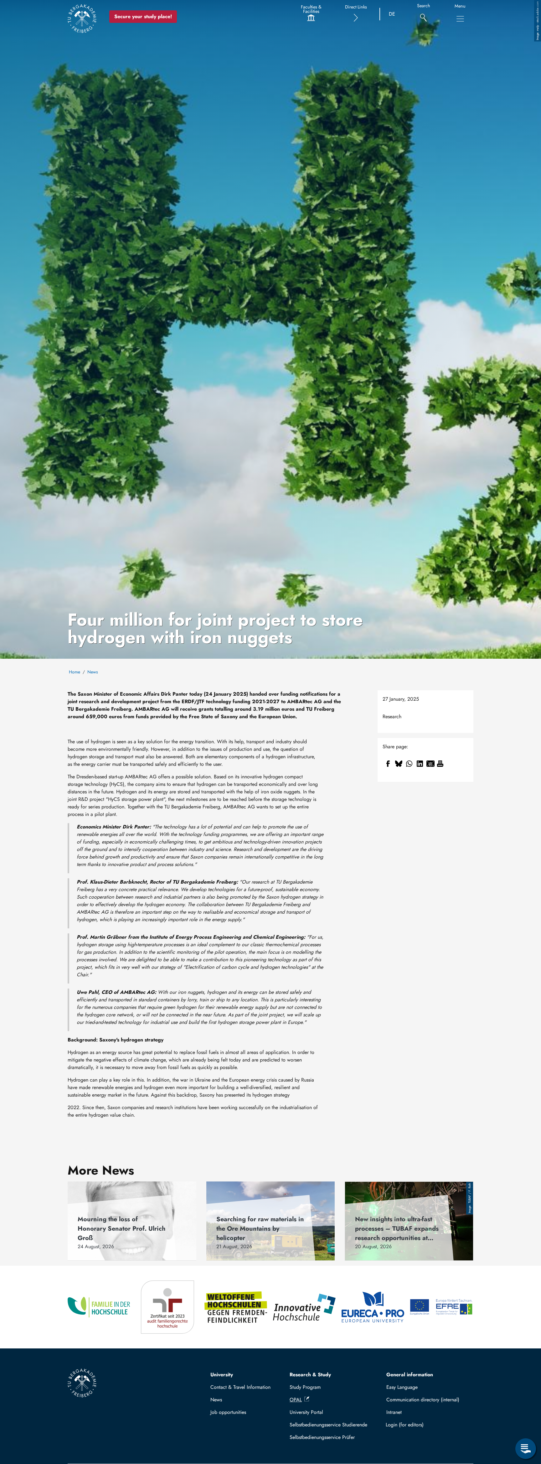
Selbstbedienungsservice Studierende (328, 1424)
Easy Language (402, 1387)
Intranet (394, 1412)
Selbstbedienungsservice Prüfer (322, 1437)
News (92, 672)
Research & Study (310, 1374)
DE (392, 14)
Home (74, 672)
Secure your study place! (143, 16)
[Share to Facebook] (388, 764)
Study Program (305, 1387)
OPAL (296, 1399)
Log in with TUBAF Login (427, 1424)
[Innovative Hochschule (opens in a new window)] (305, 1307)
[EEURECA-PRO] (373, 1307)
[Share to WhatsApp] (409, 764)
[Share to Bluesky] (398, 764)
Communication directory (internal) (422, 1399)
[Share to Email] (430, 764)
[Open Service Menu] (525, 1448)
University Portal (306, 1412)
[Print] (440, 764)
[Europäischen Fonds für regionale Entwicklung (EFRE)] (441, 1307)
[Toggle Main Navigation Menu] (460, 19)
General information (409, 1374)
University (221, 1374)
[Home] (82, 18)
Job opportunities (228, 1412)
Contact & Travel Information (240, 1387)
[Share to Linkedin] (420, 764)
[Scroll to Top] (525, 1423)
